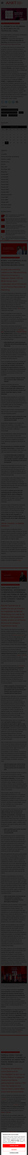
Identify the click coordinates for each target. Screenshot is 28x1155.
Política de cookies (15, 1140)
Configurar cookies (14, 1152)
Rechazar (14, 1149)
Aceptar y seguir (14, 1145)
